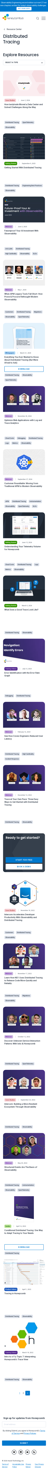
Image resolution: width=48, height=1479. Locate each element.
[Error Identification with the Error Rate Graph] (24, 652)
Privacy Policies (30, 1433)
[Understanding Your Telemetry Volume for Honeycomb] (24, 525)
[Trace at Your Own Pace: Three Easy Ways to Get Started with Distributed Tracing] (24, 778)
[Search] (37, 18)
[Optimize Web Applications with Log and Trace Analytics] (24, 399)
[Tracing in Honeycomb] (24, 1272)
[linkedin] (20, 1452)
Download (24, 369)
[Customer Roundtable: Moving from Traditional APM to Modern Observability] (24, 462)
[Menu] (43, 18)
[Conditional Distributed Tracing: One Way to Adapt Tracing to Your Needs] (24, 1209)
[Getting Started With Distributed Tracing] (24, 146)
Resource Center (14, 29)
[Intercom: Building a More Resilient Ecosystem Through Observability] (24, 1083)
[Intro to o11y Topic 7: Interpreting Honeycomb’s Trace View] (24, 1335)
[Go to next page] (27, 1393)
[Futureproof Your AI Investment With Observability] (24, 209)
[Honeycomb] (12, 18)
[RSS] (34, 1452)
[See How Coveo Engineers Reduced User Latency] (24, 715)
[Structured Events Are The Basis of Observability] (24, 1146)
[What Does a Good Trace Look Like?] (24, 588)
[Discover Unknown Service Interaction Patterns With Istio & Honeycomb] (24, 1019)
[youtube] (27, 1452)
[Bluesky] (14, 1452)
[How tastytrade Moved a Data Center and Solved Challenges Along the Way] (24, 83)
